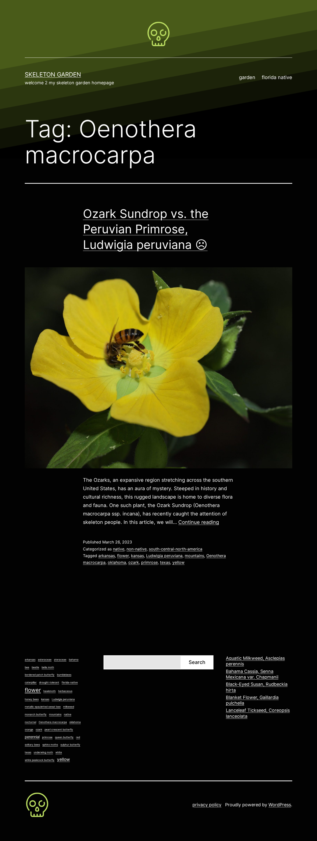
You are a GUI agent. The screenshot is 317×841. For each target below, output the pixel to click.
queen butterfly (64, 737)
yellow (178, 562)
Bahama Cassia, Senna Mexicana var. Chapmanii (252, 674)
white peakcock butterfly (39, 759)
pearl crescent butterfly (59, 729)
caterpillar (31, 682)
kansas (137, 555)
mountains (194, 555)
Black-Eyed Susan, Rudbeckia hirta (257, 687)
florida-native (70, 682)
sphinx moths (50, 744)
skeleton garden (53, 74)
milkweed (68, 706)
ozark (133, 562)
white (58, 752)
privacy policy (206, 804)
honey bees (32, 699)
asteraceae (45, 659)
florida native (277, 77)
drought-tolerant (49, 682)
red (78, 737)
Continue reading (198, 522)
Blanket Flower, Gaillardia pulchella (252, 700)
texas (165, 562)
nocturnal (30, 722)
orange (29, 729)
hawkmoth (49, 691)
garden (247, 77)
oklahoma (117, 562)
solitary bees (32, 744)
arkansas (106, 555)
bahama (74, 659)
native (118, 548)
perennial (32, 737)
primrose (149, 562)
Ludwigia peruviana (164, 555)
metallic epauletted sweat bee (43, 706)
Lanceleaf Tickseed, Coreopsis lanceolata (258, 713)
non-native (137, 548)
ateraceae (60, 659)
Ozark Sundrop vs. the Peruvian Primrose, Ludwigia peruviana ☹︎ (146, 229)
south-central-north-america (175, 548)
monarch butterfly (36, 714)
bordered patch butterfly (39, 674)
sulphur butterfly (70, 744)
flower (123, 555)
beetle (35, 667)
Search (197, 662)
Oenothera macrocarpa (53, 722)
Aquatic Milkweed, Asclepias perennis (255, 661)
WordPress (279, 804)
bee (27, 667)
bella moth (48, 667)
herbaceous (65, 691)
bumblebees (64, 674)
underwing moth (43, 752)
